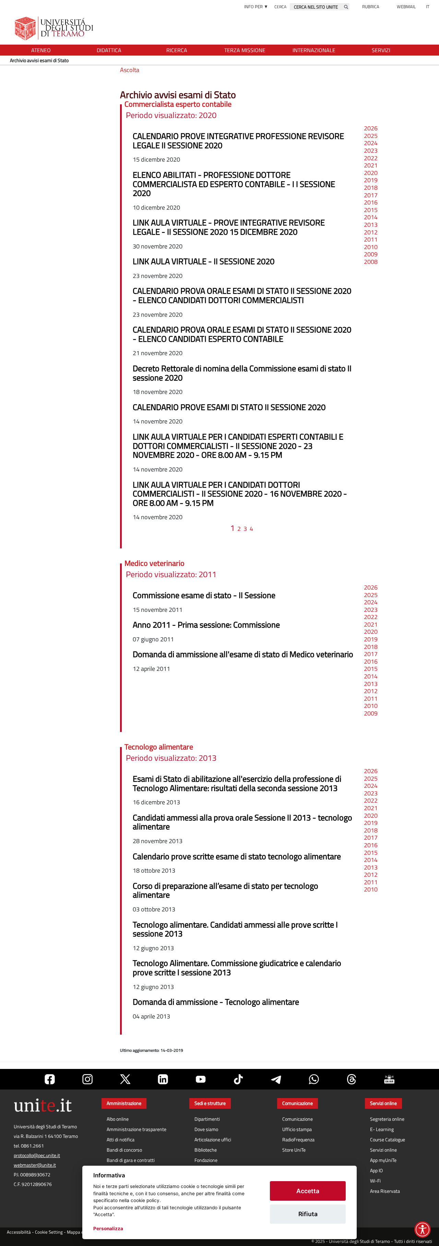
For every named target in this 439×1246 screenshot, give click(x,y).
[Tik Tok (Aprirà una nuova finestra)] (238, 1079)
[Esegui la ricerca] (346, 6)
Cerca (280, 6)
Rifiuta (308, 1214)
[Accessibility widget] (422, 1229)
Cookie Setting (49, 1232)
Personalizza (108, 1228)
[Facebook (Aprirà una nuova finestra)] (50, 1079)
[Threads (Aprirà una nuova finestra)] (351, 1079)
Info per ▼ (256, 6)
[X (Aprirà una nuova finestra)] (125, 1079)
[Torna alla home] (55, 28)
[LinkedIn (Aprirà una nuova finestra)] (163, 1079)
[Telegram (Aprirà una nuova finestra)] (276, 1079)
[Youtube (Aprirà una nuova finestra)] (200, 1079)
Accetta (307, 1191)
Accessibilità (19, 1232)
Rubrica (370, 6)
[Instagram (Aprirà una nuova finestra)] (87, 1079)
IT (427, 6)
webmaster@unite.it (35, 1165)
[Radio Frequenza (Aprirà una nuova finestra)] (389, 1079)
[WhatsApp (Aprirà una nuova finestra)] (314, 1079)
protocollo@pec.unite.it (37, 1155)
